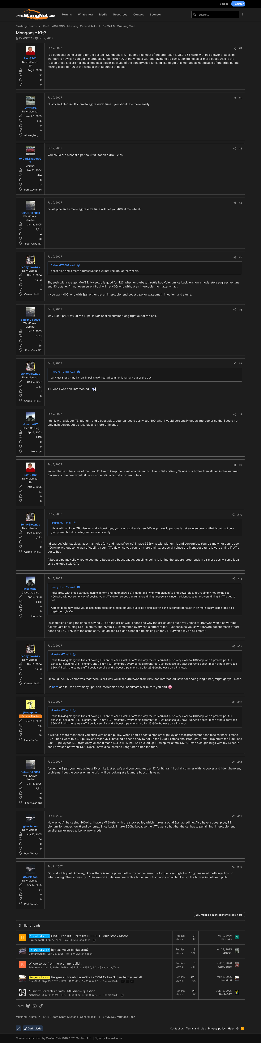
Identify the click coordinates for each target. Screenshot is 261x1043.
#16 (239, 866)
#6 (240, 309)
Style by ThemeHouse (108, 1038)
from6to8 (34, 981)
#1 (240, 48)
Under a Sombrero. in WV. (39, 740)
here (55, 687)
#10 (239, 514)
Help (231, 1028)
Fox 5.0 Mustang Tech (77, 939)
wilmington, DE (33, 135)
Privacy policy (217, 1028)
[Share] (235, 48)
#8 (240, 414)
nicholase (34, 994)
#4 (240, 202)
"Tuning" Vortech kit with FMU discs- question (62, 991)
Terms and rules (196, 1028)
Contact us (177, 1028)
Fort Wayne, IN (33, 189)
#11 (240, 578)
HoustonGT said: (61, 522)
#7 (240, 363)
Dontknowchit (37, 953)
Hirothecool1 (36, 939)
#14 (239, 762)
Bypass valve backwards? (69, 950)
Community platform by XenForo (54, 1038)
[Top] (237, 1028)
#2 (240, 97)
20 (123, 981)
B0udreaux (35, 967)
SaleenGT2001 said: (63, 265)
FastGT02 (25, 38)
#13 (239, 702)
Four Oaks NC (33, 243)
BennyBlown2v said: (63, 587)
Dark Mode (34, 1028)
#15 (239, 816)
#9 (240, 465)
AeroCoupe (225, 966)
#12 (239, 646)
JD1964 (227, 952)
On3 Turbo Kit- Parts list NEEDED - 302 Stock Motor (89, 936)
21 (127, 981)
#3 (240, 148)
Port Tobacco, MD (34, 853)
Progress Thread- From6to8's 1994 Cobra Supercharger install (96, 977)
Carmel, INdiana (33, 294)
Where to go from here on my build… (55, 963)
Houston (36, 451)
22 (132, 981)
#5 (240, 257)
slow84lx (226, 938)
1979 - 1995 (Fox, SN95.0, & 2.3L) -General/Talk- (90, 967)
